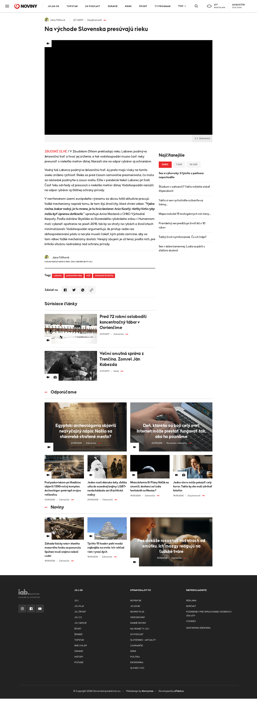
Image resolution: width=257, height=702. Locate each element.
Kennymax (147, 691)
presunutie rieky (74, 276)
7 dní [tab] (179, 164)
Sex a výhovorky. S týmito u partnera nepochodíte (181, 175)
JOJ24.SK (53, 6)
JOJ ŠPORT (80, 612)
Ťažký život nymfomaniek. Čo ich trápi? (182, 237)
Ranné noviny (138, 623)
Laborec (58, 276)
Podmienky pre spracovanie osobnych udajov (208, 614)
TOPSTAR (72, 6)
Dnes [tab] (165, 164)
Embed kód (204, 138)
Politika (135, 657)
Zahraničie (136, 646)
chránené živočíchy (104, 276)
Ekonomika (136, 662)
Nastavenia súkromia (198, 628)
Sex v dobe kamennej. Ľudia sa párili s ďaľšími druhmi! (182, 248)
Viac (181, 6)
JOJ (76, 601)
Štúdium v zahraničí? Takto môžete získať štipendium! (184, 188)
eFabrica (179, 691)
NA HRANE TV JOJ (139, 629)
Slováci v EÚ (137, 668)
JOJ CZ (78, 617)
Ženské (78, 634)
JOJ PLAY (79, 606)
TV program (163, 6)
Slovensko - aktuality (143, 640)
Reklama (191, 601)
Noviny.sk (135, 601)
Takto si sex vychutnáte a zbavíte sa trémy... (181, 202)
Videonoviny (137, 617)
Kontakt (191, 606)
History (78, 657)
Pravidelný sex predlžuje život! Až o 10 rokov (182, 225)
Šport (143, 6)
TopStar (79, 640)
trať (88, 276)
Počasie (78, 662)
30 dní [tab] (194, 164)
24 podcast (92, 6)
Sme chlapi (80, 646)
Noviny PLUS (137, 612)
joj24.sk (135, 606)
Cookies (191, 621)
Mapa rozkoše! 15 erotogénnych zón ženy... (185, 214)
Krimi (128, 6)
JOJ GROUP (80, 623)
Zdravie (113, 6)
